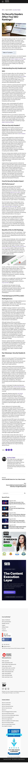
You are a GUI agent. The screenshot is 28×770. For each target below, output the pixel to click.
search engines (21, 133)
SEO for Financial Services (7, 706)
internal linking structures (19, 386)
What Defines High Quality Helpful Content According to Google (17, 527)
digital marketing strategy (8, 122)
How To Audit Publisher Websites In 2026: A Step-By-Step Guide (17, 515)
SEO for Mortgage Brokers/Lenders (9, 711)
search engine (22, 76)
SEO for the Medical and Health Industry (10, 720)
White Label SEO (5, 660)
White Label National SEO (7, 662)
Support (3, 625)
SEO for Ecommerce (6, 704)
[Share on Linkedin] (11, 450)
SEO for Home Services (7, 708)
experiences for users (15, 192)
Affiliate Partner (5, 627)
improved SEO (5, 282)
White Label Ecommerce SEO (8, 669)
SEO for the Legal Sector (7, 718)
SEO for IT (4, 709)
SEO (3, 9)
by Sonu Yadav (16, 9)
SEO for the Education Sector (8, 713)
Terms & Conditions (16, 757)
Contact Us (4, 630)
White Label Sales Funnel (7, 677)
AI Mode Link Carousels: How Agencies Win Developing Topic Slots (17, 504)
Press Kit (4, 628)
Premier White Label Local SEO (8, 668)
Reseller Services (5, 623)
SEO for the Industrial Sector (8, 717)
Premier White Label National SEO (9, 664)
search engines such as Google (18, 59)
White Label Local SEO (6, 666)
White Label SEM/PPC (6, 673)
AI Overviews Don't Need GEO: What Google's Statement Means (17, 521)
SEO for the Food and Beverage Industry (10, 715)
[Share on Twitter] (9, 450)
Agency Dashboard (6, 619)
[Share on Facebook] (6, 450)
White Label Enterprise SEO (7, 671)
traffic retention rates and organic (10, 206)
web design (20, 393)
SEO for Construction (6, 702)
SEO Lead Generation (6, 621)
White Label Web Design (7, 675)
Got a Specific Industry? (7, 726)
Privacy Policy (10, 757)
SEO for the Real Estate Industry (8, 724)
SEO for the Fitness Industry (8, 722)
